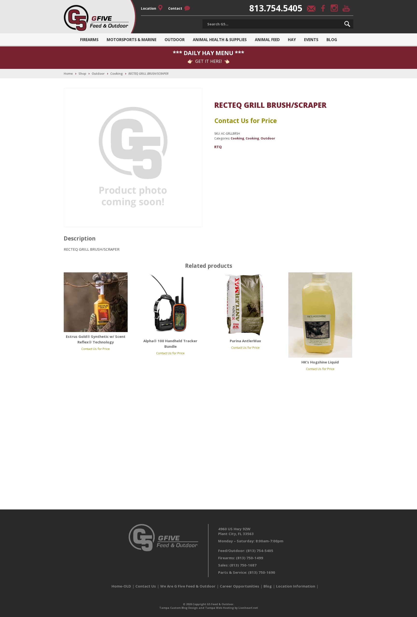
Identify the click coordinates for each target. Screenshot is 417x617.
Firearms (89, 39)
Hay (292, 39)
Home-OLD (121, 586)
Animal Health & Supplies (220, 39)
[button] (347, 24)
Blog (332, 39)
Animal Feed (267, 39)
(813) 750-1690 (261, 572)
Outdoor (175, 39)
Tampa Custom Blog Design (178, 608)
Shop (82, 73)
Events (311, 39)
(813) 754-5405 (259, 550)
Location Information (295, 586)
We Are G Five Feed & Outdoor (187, 586)
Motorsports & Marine (131, 39)
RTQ (218, 146)
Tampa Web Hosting (219, 608)
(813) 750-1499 (249, 557)
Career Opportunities (239, 586)
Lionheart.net (248, 608)
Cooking (116, 73)
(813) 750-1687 (243, 565)
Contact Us (145, 586)
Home (68, 73)
